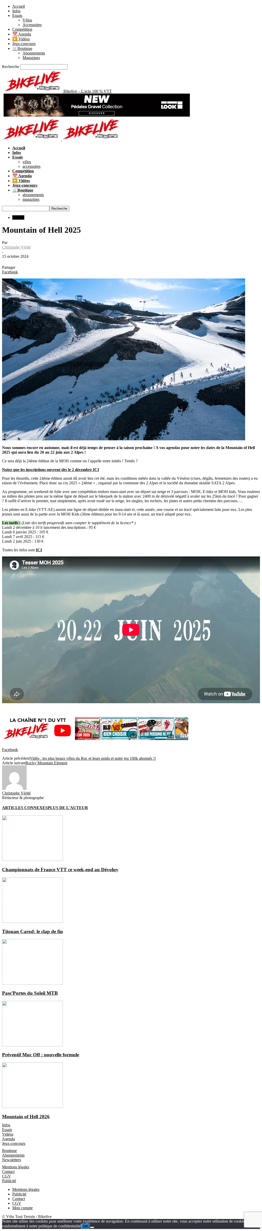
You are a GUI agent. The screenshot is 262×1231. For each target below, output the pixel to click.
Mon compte (22, 1208)
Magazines (31, 57)
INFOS (18, 217)
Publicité (9, 1181)
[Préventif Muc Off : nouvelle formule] (32, 1045)
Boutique (9, 1150)
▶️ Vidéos (21, 39)
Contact (8, 1171)
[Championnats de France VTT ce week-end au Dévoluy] (32, 859)
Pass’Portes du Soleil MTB (30, 993)
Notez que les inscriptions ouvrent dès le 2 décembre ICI (50, 469)
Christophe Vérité (16, 247)
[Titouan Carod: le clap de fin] (32, 921)
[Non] (92, 1227)
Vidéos (7, 1134)
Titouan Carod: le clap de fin (32, 931)
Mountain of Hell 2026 (26, 1116)
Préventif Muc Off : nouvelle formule (40, 1054)
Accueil (18, 6)
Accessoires (32, 25)
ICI (39, 550)
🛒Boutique (22, 48)
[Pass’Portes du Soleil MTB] (32, 983)
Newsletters (11, 1160)
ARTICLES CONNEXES (25, 807)
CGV (6, 1176)
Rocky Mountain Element (46, 763)
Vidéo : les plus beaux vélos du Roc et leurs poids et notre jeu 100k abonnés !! (93, 758)
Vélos (27, 20)
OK (85, 1226)
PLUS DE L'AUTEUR (68, 807)
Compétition (22, 29)
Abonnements (34, 53)
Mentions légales (15, 1167)
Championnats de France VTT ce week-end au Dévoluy (60, 869)
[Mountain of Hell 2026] (32, 1106)
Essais (17, 15)
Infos (16, 11)
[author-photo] (14, 788)
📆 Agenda (21, 34)
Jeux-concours (24, 43)
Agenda (8, 1139)
